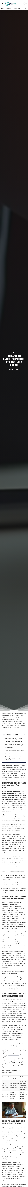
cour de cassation (13, 1055)
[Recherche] (21, 3)
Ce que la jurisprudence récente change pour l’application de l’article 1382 (14, 758)
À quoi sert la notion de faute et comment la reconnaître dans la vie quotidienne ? (14, 746)
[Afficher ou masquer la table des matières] (23, 735)
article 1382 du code (8, 791)
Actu (14, 353)
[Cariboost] (11, 3)
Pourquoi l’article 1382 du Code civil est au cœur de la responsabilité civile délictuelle (13, 740)
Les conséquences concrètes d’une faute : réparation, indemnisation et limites (14, 752)
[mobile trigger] (3, 3)
